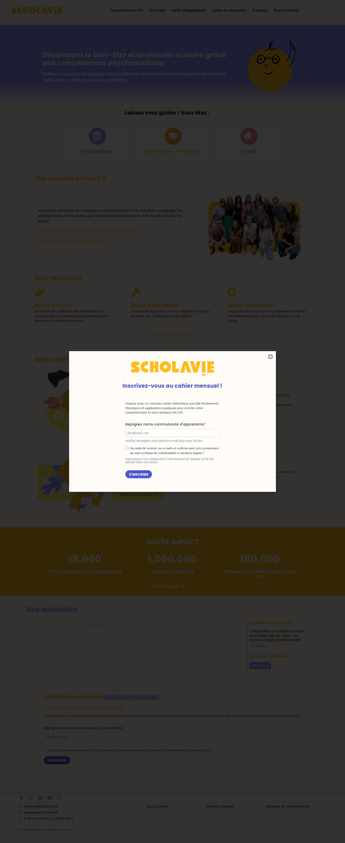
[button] (336, 837)
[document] (172, 421)
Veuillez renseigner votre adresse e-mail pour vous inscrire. (164, 440)
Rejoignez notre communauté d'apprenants (164, 424)
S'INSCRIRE (138, 474)
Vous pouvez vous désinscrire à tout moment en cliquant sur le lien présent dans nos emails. (169, 460)
